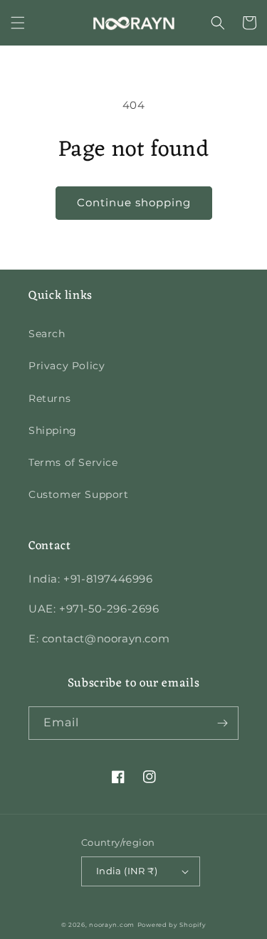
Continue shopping (134, 202)
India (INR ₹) (126, 870)
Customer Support (78, 494)
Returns (49, 398)
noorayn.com (112, 924)
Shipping (52, 430)
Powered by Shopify (171, 924)
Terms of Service (73, 462)
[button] (17, 22)
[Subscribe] (222, 723)
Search (47, 333)
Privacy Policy (66, 365)
